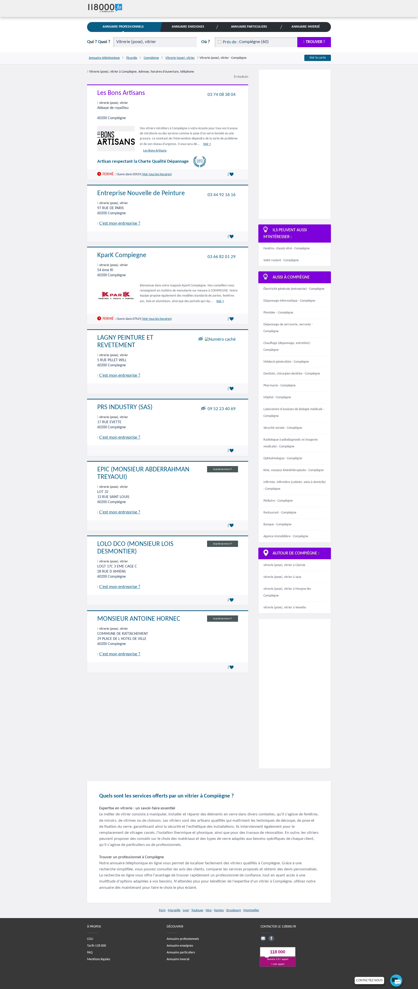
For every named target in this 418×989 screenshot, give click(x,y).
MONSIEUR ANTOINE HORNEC (138, 619)
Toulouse (197, 910)
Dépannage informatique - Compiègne (289, 301)
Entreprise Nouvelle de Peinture (141, 193)
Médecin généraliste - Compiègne (286, 362)
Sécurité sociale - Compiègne (282, 428)
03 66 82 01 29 (222, 257)
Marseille (174, 910)
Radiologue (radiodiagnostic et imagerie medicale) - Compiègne (290, 443)
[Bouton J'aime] (231, 174)
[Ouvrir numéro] (220, 339)
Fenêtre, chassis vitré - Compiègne (286, 248)
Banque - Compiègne (277, 524)
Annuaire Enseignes (188, 26)
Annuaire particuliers (181, 952)
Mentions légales (98, 959)
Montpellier (251, 910)
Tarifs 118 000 (96, 946)
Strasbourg (233, 910)
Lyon (186, 910)
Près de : (231, 42)
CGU (90, 939)
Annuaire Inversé (305, 26)
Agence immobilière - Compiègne (285, 536)
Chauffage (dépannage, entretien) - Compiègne (287, 346)
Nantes (219, 910)
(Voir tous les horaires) (156, 174)
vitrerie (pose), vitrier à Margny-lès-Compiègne (287, 592)
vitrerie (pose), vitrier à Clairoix (284, 565)
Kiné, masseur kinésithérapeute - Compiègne (293, 470)
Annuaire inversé (178, 959)
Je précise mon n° (222, 469)
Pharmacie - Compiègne (279, 385)
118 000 (277, 952)
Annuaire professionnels (183, 939)
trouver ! (315, 42)
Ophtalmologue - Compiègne (282, 458)
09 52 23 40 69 (222, 409)
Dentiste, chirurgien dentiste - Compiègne (291, 374)
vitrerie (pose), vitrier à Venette (284, 607)
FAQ (89, 952)
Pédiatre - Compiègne (278, 501)
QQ (98, 42)
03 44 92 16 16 (222, 194)
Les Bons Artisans (121, 93)
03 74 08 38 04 (222, 94)
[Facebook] (271, 938)
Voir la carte (317, 58)
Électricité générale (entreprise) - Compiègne (293, 289)
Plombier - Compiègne (278, 312)
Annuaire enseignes (180, 946)
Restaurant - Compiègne (279, 512)
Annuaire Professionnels (123, 26)
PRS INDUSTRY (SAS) (124, 407)
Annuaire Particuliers (249, 26)
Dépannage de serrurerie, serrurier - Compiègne (288, 328)
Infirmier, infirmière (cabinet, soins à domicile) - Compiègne (294, 485)
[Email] (263, 938)
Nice (209, 910)
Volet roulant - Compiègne (281, 260)
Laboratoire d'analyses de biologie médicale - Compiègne (293, 412)
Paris (162, 910)
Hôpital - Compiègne (277, 397)
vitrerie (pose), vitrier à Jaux (282, 577)
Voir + (207, 144)
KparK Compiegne (121, 255)
